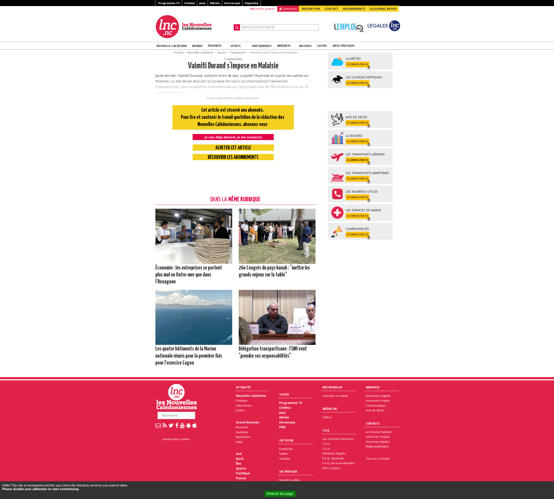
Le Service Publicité (378, 432)
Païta (239, 442)
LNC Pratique (288, 471)
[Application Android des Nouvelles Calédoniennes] (188, 425)
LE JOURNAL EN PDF (383, 9)
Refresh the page (280, 494)
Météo (215, 3)
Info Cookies (331, 468)
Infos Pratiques (344, 46)
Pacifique (243, 473)
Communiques (376, 405)
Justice (240, 410)
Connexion (289, 9)
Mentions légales (334, 453)
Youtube (284, 458)
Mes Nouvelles (332, 387)
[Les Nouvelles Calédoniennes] (193, 26)
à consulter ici (357, 64)
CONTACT (331, 9)
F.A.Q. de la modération (338, 463)
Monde (197, 46)
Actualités (243, 387)
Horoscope (232, 3)
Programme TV (169, 3)
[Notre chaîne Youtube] (182, 425)
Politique (242, 400)
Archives (305, 46)
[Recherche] (237, 27)
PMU (282, 427)
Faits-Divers (244, 405)
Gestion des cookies (176, 439)
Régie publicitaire (377, 446)
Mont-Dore (243, 437)
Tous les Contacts (378, 458)
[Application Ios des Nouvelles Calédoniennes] (194, 425)
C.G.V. (326, 449)
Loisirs (322, 46)
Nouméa (242, 427)
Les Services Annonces (338, 439)
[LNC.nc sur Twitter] (171, 425)
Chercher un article (335, 396)
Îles (238, 463)
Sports (235, 46)
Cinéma (189, 3)
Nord (239, 459)
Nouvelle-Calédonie (171, 46)
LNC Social (286, 440)
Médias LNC (330, 409)
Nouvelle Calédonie (200, 52)
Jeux (202, 3)
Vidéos (327, 417)
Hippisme (251, 3)
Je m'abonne (410, 11)
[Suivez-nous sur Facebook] (177, 425)
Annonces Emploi (378, 400)
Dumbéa (242, 432)
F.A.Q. (326, 430)
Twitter (283, 453)
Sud (239, 454)
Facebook (286, 449)
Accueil (178, 52)
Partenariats (262, 46)
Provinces (215, 46)
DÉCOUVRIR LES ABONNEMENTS (233, 157)
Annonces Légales (378, 396)
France (241, 478)
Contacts (372, 423)
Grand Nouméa (247, 422)
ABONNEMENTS (354, 9)
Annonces (284, 46)
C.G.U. (326, 444)
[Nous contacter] (158, 425)
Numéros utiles (289, 480)
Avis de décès (375, 410)
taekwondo (238, 52)
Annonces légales (378, 442)
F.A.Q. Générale (333, 458)
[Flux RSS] (165, 425)
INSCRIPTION (311, 9)
